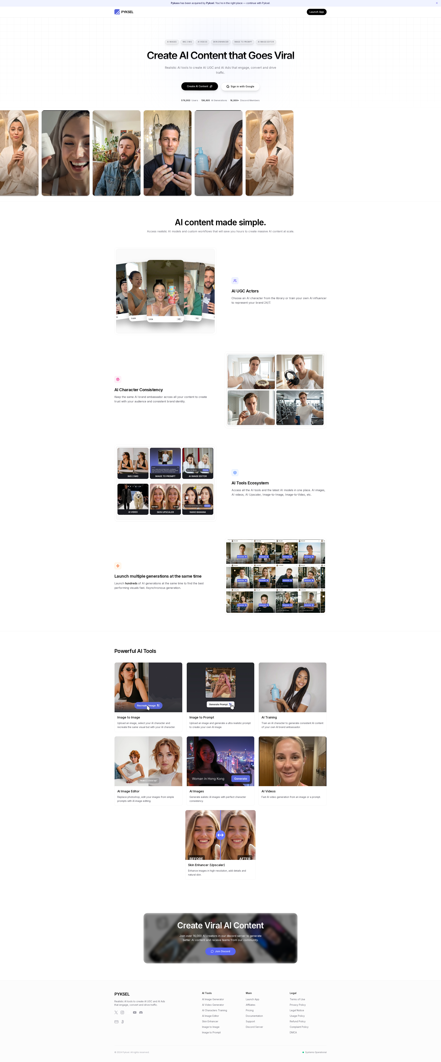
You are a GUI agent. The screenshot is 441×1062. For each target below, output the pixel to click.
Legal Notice (297, 1010)
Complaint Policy (299, 1026)
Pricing (250, 1010)
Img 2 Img (187, 42)
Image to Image (210, 1026)
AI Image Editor (266, 42)
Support (250, 1021)
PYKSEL (122, 994)
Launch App (317, 11)
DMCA (293, 1032)
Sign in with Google (242, 86)
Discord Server (254, 1026)
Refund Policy (298, 1021)
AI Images (172, 42)
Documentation (254, 1015)
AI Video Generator (213, 1004)
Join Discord (222, 951)
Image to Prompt (243, 42)
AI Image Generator (213, 999)
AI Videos (202, 42)
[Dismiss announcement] (437, 3)
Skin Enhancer (220, 42)
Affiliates (250, 1004)
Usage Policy (297, 1015)
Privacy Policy (298, 1004)
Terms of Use (297, 999)
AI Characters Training (214, 1010)
